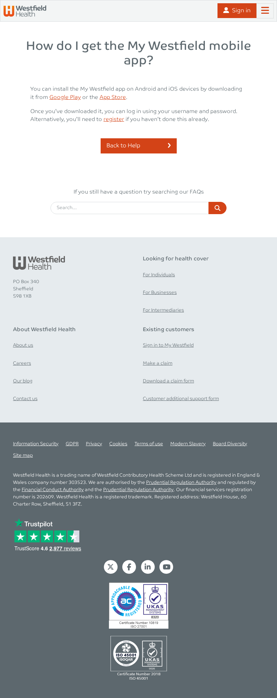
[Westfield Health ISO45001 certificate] (138, 657)
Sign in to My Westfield (168, 345)
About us (23, 345)
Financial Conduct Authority (53, 490)
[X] (110, 566)
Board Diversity (230, 444)
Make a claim (157, 363)
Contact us (25, 399)
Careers (22, 363)
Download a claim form (168, 381)
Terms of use (149, 444)
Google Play (65, 97)
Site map (23, 455)
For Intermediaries (163, 310)
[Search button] (217, 208)
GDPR (72, 444)
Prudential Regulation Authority (181, 482)
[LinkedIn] (148, 566)
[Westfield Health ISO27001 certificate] (138, 605)
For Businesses (160, 292)
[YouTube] (166, 566)
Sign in (241, 10)
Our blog (22, 381)
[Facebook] (129, 566)
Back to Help (123, 145)
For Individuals (159, 275)
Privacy (94, 444)
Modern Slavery (188, 444)
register (114, 119)
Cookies (118, 444)
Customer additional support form (181, 399)
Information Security (35, 444)
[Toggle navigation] (265, 10)
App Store (113, 97)
